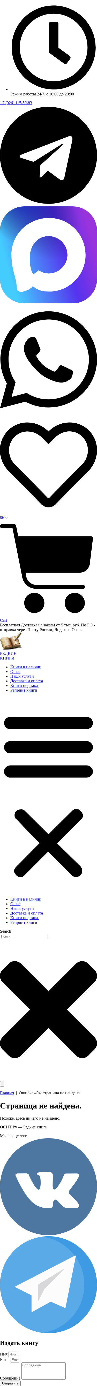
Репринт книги (23, 690)
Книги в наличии (25, 667)
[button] (48, 795)
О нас (15, 671)
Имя (4, 1354)
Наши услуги (22, 676)
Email (5, 1359)
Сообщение (10, 1378)
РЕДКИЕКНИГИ (8, 655)
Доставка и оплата (26, 681)
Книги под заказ (24, 685)
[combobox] (24, 936)
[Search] (2, 1084)
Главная (7, 1093)
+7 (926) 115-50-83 (16, 103)
